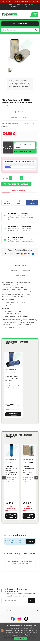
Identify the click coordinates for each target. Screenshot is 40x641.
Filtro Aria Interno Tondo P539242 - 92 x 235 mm (12, 379)
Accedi (30, 541)
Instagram (19, 619)
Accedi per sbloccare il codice (23, 146)
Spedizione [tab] (20, 275)
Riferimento (15, 117)
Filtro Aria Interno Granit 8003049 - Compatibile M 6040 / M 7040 (11, 471)
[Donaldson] (19, 112)
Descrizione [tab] (20, 265)
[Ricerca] (37, 29)
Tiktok (26, 619)
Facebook (13, 619)
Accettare (20, 639)
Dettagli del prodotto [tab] (20, 270)
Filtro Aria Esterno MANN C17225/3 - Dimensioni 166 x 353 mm (28, 471)
